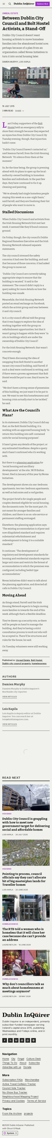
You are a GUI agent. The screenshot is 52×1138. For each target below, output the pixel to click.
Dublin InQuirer (17, 1125)
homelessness (39, 663)
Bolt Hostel (36, 660)
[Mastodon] (33, 1040)
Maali (17, 1128)
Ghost (10, 1128)
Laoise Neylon (9, 945)
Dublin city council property (16, 663)
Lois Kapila (24, 62)
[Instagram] (22, 1040)
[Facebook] (4, 1040)
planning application (28, 462)
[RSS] (10, 1040)
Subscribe (42, 4)
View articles (9, 697)
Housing (6, 814)
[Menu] (4, 4)
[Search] (9, 4)
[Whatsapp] (27, 1040)
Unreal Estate (10, 13)
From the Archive (12, 1113)
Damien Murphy (10, 62)
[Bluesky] (16, 1040)
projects (28, 1113)
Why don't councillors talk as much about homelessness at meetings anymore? (23, 987)
